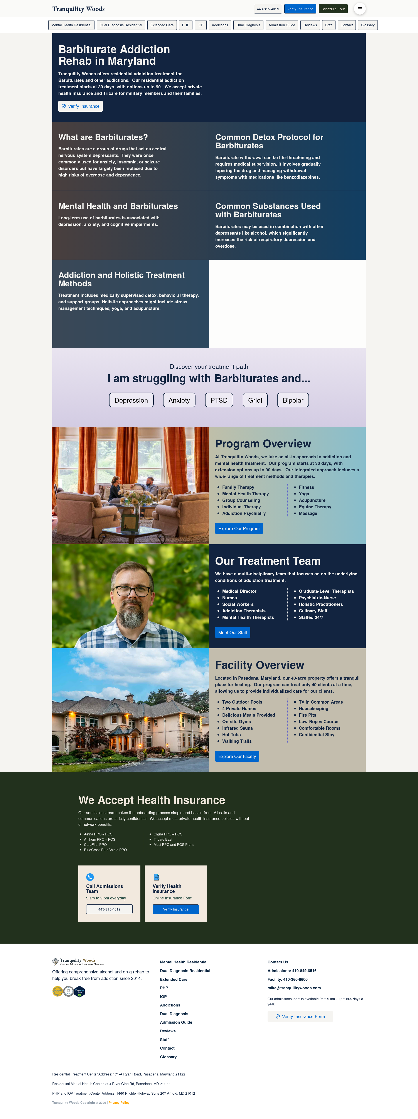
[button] (360, 9)
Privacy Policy (119, 1102)
